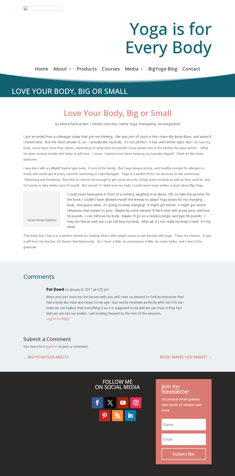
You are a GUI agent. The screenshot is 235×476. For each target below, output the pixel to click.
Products (87, 69)
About (60, 69)
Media (132, 69)
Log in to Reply (57, 318)
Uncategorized (169, 124)
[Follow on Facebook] (97, 402)
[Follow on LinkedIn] (130, 415)
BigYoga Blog (162, 69)
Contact (191, 69)
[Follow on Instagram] (135, 402)
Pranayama (147, 124)
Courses (111, 69)
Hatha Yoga (128, 124)
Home (41, 69)
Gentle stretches (104, 124)
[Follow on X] (110, 402)
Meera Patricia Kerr (74, 124)
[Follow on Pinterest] (104, 415)
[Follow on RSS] (117, 415)
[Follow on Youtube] (123, 402)
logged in (50, 346)
